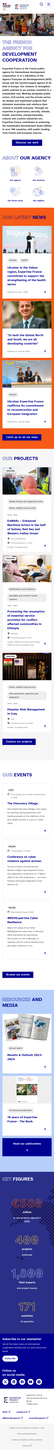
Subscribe (10, 1358)
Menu (49, 4)
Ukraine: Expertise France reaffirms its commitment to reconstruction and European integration (25, 408)
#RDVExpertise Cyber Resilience (22, 920)
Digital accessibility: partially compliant (27, 1440)
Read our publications (27, 1143)
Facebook (22, 1382)
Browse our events (18, 974)
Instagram (39, 1382)
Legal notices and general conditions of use (27, 1428)
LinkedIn (14, 1382)
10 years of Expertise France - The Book (22, 1119)
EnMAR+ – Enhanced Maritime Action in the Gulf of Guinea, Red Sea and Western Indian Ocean (26, 527)
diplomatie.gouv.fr (11, 1418)
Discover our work (27, 142)
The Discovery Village (22, 803)
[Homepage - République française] (22, 7)
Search (41, 4)
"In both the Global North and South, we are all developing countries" (25, 339)
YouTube (31, 1382)
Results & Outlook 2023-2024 (24, 1057)
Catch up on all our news (22, 437)
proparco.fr (22, 1412)
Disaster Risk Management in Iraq (26, 711)
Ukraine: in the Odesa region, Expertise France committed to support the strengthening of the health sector (26, 276)
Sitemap (25, 1446)
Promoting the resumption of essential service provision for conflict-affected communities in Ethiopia (26, 620)
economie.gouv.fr (37, 1418)
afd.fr (5, 1412)
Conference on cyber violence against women (24, 859)
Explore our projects (19, 741)
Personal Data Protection (27, 1434)
